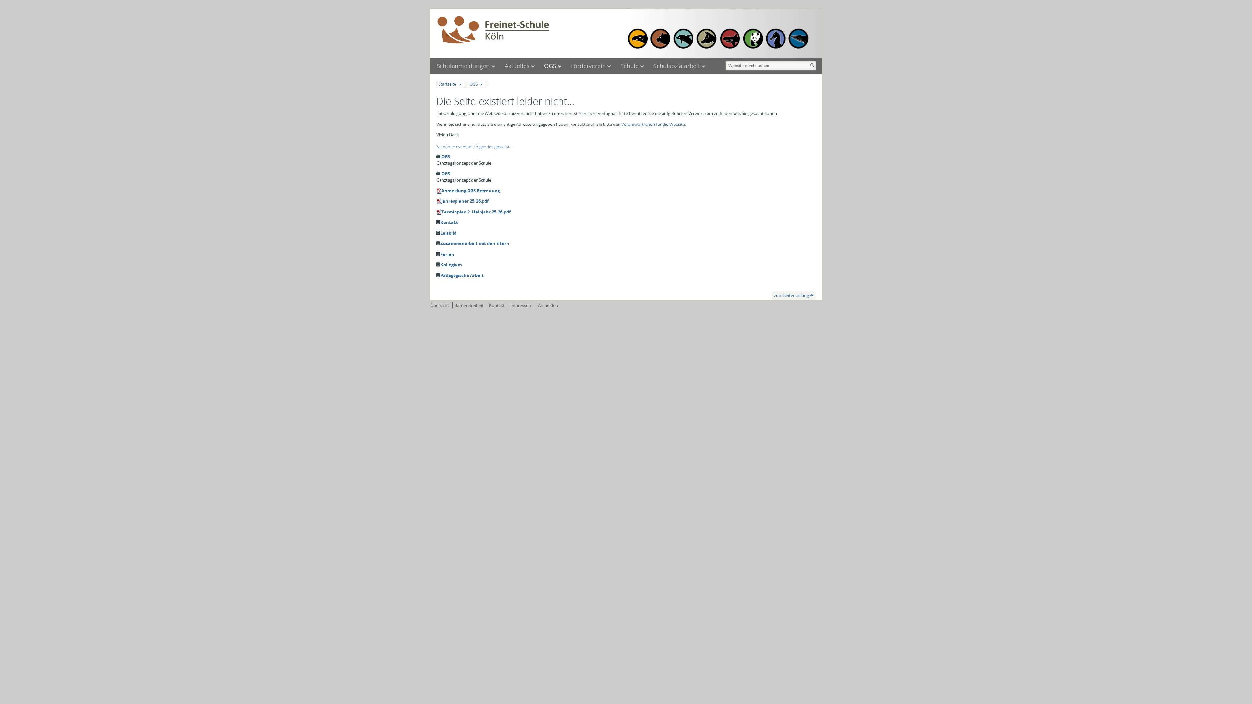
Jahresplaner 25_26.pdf (465, 201)
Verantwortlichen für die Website (653, 124)
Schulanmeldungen (464, 66)
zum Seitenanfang (791, 295)
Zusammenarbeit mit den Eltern (474, 243)
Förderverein (588, 66)
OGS (550, 66)
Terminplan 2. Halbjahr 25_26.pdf (476, 212)
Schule (629, 66)
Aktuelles (517, 66)
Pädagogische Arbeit (462, 275)
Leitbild (448, 233)
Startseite (447, 84)
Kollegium (451, 265)
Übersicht (439, 305)
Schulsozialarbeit (676, 66)
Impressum (521, 305)
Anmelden (548, 305)
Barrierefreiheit (469, 305)
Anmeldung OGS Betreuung (470, 191)
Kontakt (449, 222)
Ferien (447, 254)
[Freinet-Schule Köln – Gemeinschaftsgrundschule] (529, 30)
